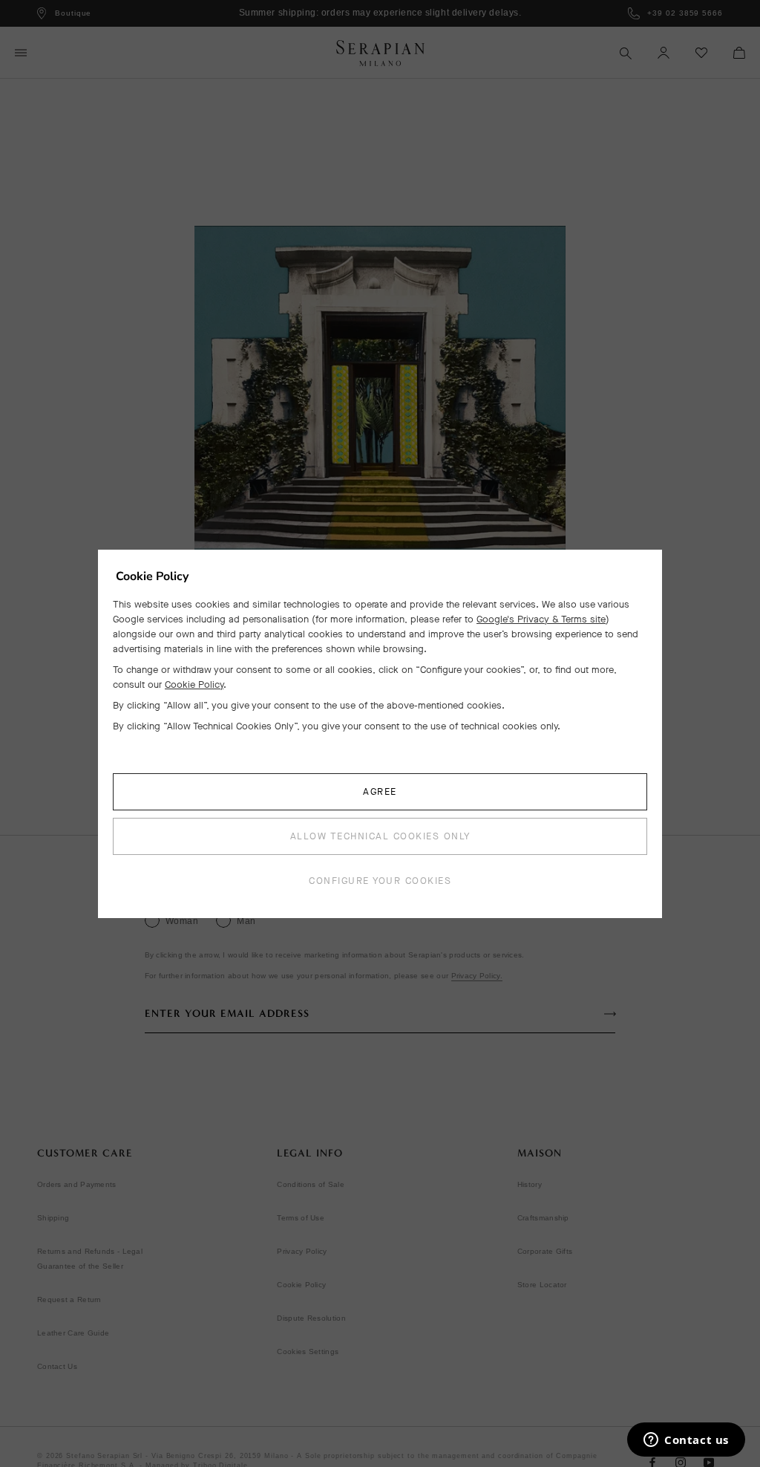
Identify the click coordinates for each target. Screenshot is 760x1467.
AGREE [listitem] (380, 791)
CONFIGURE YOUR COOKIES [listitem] (380, 880)
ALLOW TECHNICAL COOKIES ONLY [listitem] (380, 836)
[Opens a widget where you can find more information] (686, 1441)
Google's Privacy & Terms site (541, 619)
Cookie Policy (194, 684)
